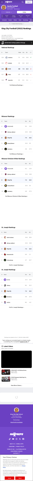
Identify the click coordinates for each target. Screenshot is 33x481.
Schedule (4, 20)
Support (15, 453)
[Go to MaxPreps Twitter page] (20, 439)
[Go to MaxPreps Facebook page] (23, 439)
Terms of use (11, 449)
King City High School (16, 414)
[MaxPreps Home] (8, 2)
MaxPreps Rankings (11, 39)
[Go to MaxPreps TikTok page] (10, 439)
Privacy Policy (20, 446)
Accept (9, 478)
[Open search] (23, 2)
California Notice (21, 449)
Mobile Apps (19, 444)
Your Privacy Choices (16, 451)
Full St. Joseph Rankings (16, 265)
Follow (24, 12)
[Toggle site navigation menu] (2, 2)
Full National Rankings (16, 85)
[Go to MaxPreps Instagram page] (16, 439)
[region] (16, 468)
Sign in (28, 2)
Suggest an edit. (24, 341)
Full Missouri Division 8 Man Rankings (16, 196)
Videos (15, 20)
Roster (10, 20)
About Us (12, 444)
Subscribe (12, 446)
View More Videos (16, 385)
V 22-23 (8, 12)
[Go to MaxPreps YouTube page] (13, 439)
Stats (20, 20)
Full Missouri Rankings (16, 154)
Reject (20, 478)
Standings (25, 20)
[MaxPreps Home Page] (9, 24)
